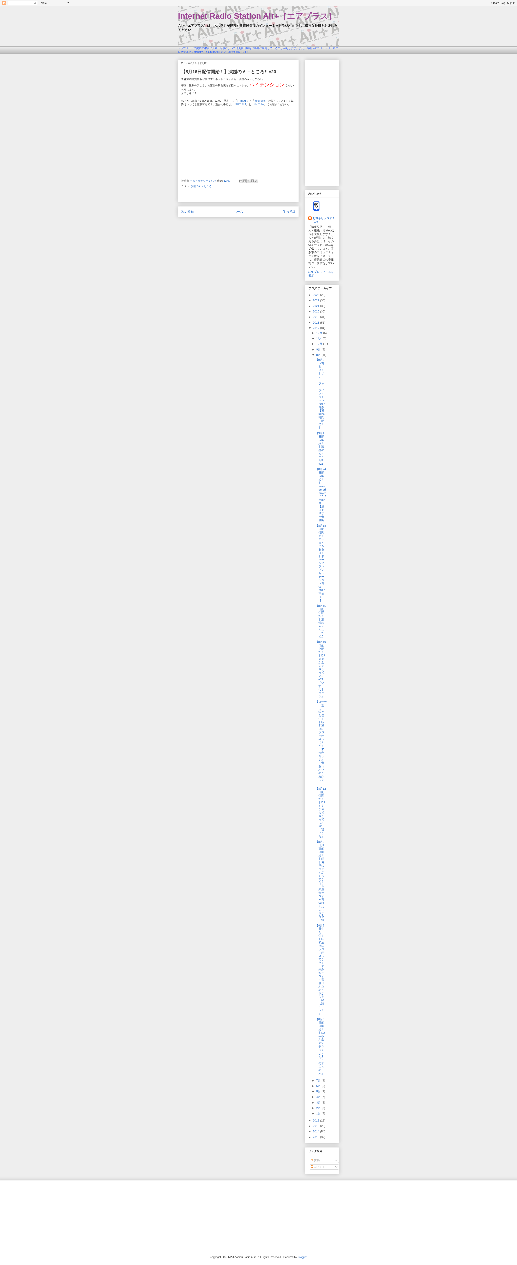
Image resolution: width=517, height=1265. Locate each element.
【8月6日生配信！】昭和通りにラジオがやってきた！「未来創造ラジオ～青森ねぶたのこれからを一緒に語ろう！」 (319, 969)
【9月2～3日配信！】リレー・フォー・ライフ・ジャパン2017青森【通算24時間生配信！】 (320, 393)
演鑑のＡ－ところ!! (202, 186)
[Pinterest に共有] (256, 181)
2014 (316, 1131)
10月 (319, 343)
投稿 (316, 1160)
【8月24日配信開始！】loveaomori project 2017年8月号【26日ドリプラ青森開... (321, 494)
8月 (319, 355)
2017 (316, 328)
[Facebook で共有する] (252, 181)
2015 (316, 1126)
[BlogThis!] (245, 181)
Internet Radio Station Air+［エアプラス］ (257, 16)
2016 (316, 1120)
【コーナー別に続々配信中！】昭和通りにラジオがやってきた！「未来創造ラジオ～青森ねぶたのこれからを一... (321, 742)
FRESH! (242, 100)
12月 (319, 332)
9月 (319, 349)
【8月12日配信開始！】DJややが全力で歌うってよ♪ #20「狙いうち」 (320, 812)
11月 (319, 338)
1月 (319, 1113)
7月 (319, 1080)
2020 (316, 311)
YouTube (259, 100)
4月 (319, 1096)
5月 (319, 1091)
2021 (316, 306)
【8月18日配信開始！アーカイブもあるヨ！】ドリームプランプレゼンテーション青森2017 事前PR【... (321, 563)
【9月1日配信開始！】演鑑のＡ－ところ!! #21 (319, 448)
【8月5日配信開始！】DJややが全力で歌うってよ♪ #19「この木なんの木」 (320, 1046)
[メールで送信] (241, 181)
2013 (316, 1137)
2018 (316, 322)
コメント (319, 1166)
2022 (316, 300)
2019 (316, 317)
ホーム (238, 211)
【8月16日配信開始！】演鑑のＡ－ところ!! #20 (320, 621)
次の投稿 (187, 211)
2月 (319, 1108)
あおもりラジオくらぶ (323, 219)
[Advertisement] (322, 122)
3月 (319, 1102)
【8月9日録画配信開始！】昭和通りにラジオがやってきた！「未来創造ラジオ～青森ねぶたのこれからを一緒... (321, 880)
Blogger (302, 1257)
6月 (319, 1086)
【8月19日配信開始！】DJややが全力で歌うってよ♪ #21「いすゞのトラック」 (320, 669)
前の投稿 (289, 211)
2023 (316, 294)
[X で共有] (248, 181)
